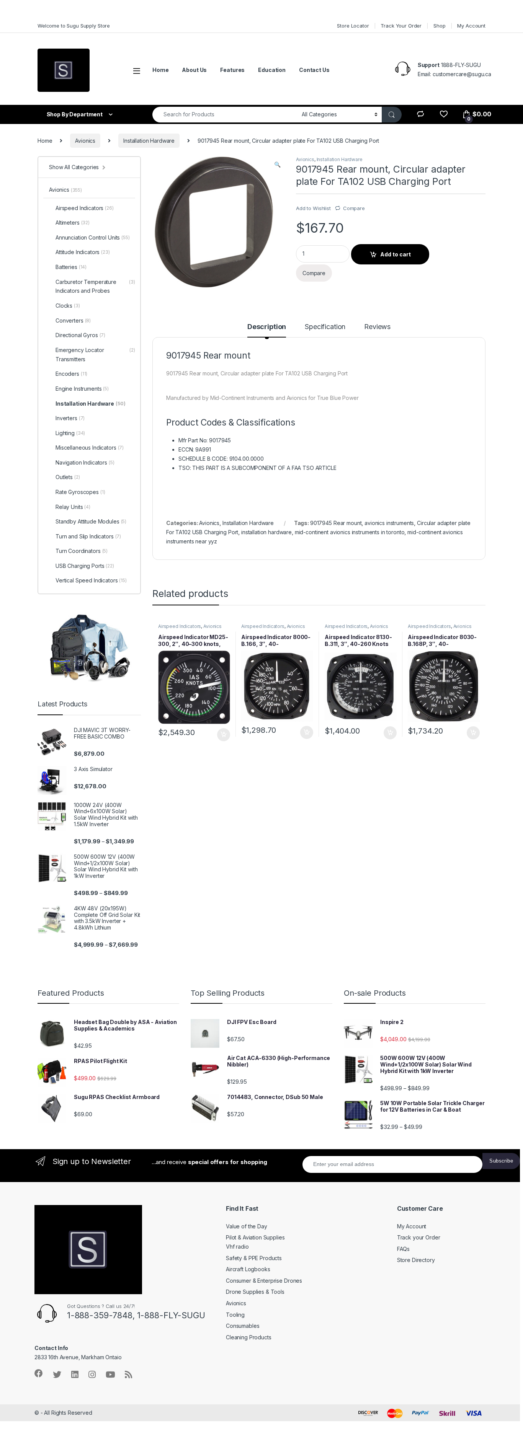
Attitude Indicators (83, 252)
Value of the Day (246, 1226)
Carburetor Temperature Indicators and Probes (95, 286)
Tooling (235, 1314)
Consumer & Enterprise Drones (264, 1280)
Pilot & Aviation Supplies (255, 1237)
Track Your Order (401, 26)
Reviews (377, 327)
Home (160, 70)
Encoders (71, 373)
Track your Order (418, 1237)
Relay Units (73, 507)
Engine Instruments (82, 388)
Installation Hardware (149, 140)
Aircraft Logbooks (248, 1269)
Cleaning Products (248, 1337)
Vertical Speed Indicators (91, 580)
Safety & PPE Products (254, 1258)
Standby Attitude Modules (91, 521)
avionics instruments (389, 523)
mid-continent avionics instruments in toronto (350, 532)
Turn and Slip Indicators (88, 536)
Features (232, 70)
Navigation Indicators (85, 462)
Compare (354, 208)
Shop (439, 26)
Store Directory (416, 1260)
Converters (73, 320)
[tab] (266, 330)
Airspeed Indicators (179, 626)
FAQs (403, 1249)
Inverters (70, 418)
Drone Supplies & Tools (255, 1291)
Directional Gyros (80, 335)
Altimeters (73, 222)
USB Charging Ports (85, 566)
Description (266, 327)
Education (272, 70)
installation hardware (266, 532)
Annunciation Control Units (93, 237)
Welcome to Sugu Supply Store (74, 26)
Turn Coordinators (82, 551)
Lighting (70, 433)
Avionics (85, 140)
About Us (194, 70)
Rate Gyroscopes (80, 492)
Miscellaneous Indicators (90, 447)
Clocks (68, 305)
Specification (325, 327)
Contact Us (314, 70)
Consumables (242, 1325)
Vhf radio (237, 1246)
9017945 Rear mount (335, 523)
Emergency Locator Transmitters (95, 354)
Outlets (68, 477)
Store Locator (353, 26)
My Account (471, 26)
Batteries (71, 267)
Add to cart (395, 254)
